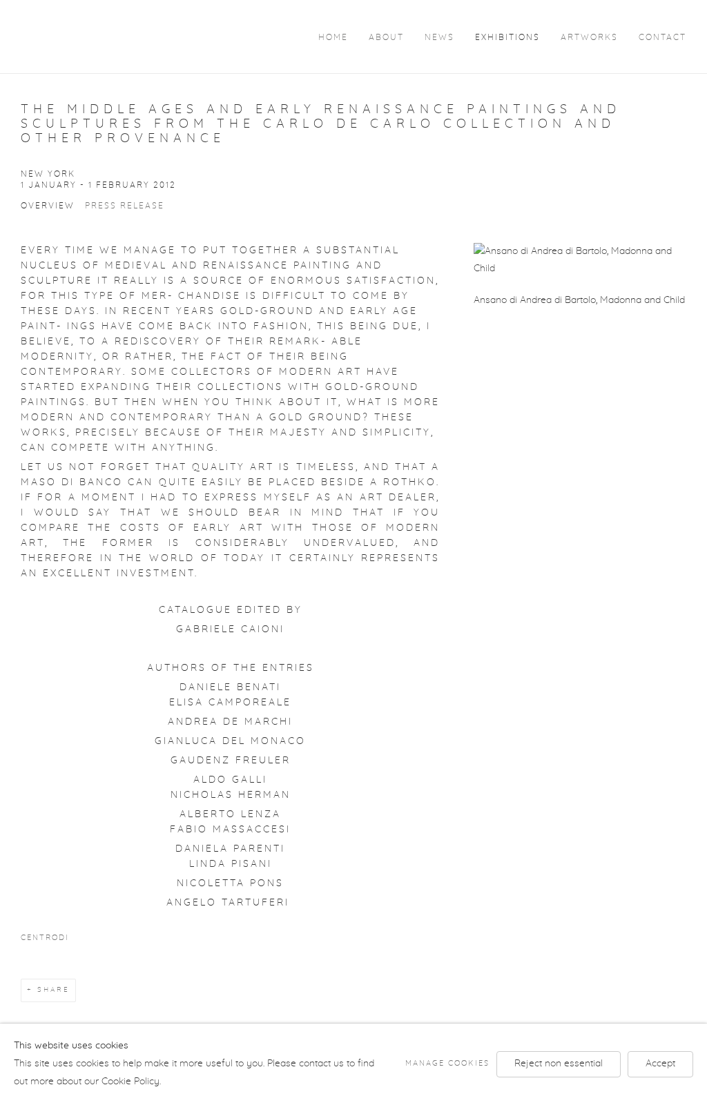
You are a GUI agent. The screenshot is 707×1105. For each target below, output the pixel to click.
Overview (48, 206)
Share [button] (53, 989)
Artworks (589, 37)
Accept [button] (660, 1063)
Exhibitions (507, 37)
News (439, 37)
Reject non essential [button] (558, 1063)
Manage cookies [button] (447, 1063)
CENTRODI (45, 938)
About (386, 37)
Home (333, 37)
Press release (124, 206)
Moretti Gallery (103, 36)
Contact (662, 37)
